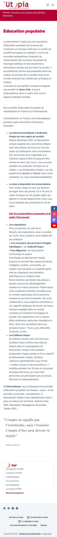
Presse (43, 525)
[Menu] (47, 5)
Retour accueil (16, 517)
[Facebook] (4, 508)
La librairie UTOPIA (29, 521)
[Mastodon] (9, 508)
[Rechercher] (53, 5)
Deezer (37, 173)
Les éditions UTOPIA (39, 517)
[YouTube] (17, 508)
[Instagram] (13, 508)
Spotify (26, 173)
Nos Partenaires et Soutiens (23, 525)
